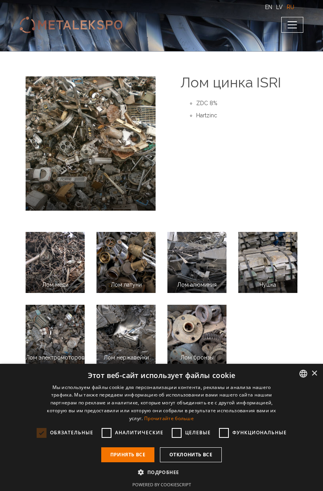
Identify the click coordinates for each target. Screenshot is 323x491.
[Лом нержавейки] (126, 335)
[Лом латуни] (126, 262)
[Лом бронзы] (196, 335)
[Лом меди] (55, 262)
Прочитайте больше (169, 418)
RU (290, 7)
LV (279, 7)
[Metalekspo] (71, 25)
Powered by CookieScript (161, 484)
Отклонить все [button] (190, 454)
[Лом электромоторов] (55, 335)
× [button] (314, 373)
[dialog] (161, 427)
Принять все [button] (127, 454)
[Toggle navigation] (292, 25)
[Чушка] (267, 262)
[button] (161, 472)
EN (268, 7)
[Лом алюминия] (196, 262)
